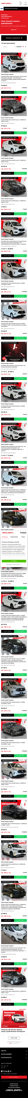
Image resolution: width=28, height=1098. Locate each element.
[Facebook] (2, 1071)
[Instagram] (4, 1071)
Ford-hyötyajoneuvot (6, 16)
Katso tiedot (7, 92)
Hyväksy (14, 561)
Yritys (3, 1051)
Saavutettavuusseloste (14, 1087)
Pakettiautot (4, 14)
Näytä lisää (14, 1037)
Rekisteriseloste (14, 1084)
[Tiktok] (10, 1071)
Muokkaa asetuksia (13, 564)
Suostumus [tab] (5, 537)
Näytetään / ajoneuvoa (14, 1041)
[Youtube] (8, 1071)
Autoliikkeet (6, 1054)
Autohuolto (6, 1057)
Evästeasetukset (14, 1085)
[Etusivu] (6, 3)
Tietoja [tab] (23, 537)
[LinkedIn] (6, 1071)
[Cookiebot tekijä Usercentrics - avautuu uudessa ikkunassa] (20, 533)
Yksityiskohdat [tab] (14, 537)
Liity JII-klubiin (13, 1077)
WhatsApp (21, 92)
